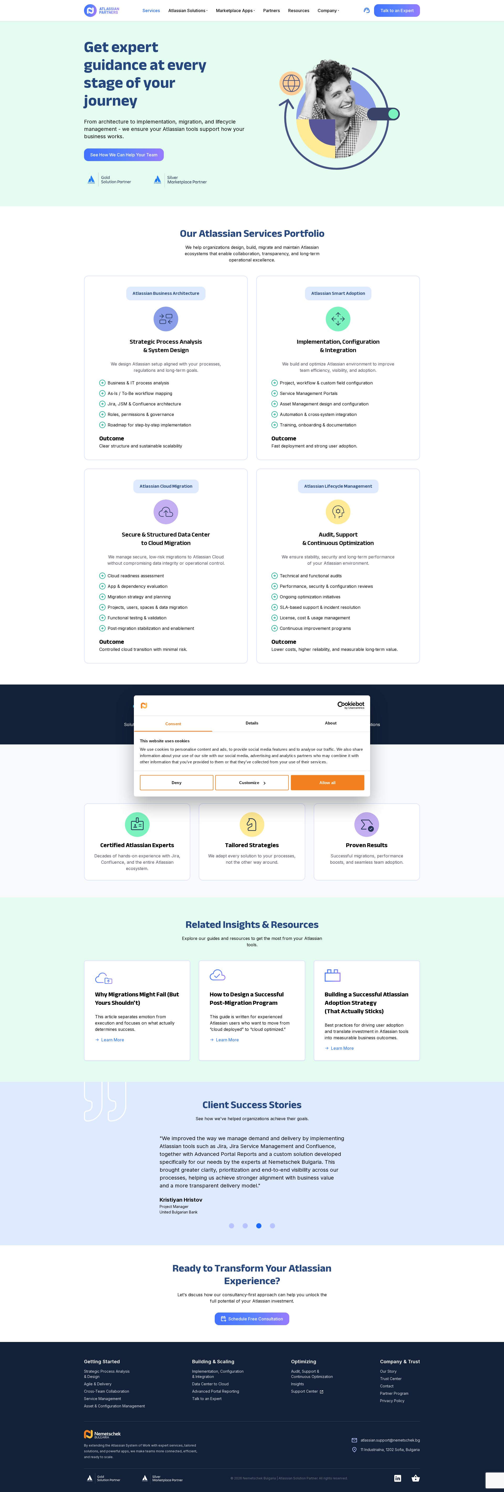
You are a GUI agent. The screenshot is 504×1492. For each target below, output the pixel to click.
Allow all (327, 782)
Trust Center (391, 1378)
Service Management (102, 1398)
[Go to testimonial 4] (272, 1225)
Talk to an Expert (207, 1398)
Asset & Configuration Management (114, 1406)
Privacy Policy (392, 1400)
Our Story (388, 1371)
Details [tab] (252, 723)
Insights (297, 1384)
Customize (249, 782)
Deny (176, 782)
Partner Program (394, 1393)
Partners (271, 10)
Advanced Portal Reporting (215, 1391)
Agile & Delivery (98, 1384)
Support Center (304, 1391)
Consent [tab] (173, 723)
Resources (298, 10)
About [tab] (331, 723)
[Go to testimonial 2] (245, 1225)
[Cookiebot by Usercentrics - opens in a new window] (341, 705)
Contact (386, 1386)
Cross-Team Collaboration (106, 1391)
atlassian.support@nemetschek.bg (390, 1440)
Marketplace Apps (234, 10)
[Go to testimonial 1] (231, 1225)
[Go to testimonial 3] (258, 1225)
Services (151, 10)
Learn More (112, 1039)
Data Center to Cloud (210, 1384)
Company (327, 10)
